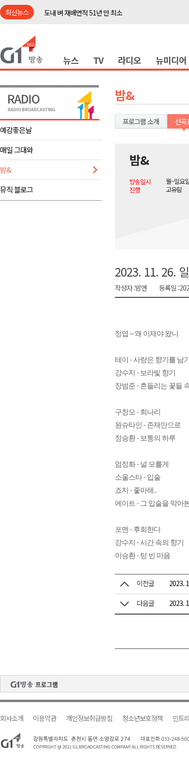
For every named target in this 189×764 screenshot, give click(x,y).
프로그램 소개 (141, 121)
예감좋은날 (16, 130)
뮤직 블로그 (16, 189)
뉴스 (71, 60)
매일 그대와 (16, 150)
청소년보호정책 (142, 718)
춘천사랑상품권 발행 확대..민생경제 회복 (97, 18)
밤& (5, 169)
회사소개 (11, 718)
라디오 (129, 60)
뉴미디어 (171, 60)
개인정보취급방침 (89, 718)
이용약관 (44, 718)
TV (98, 60)
